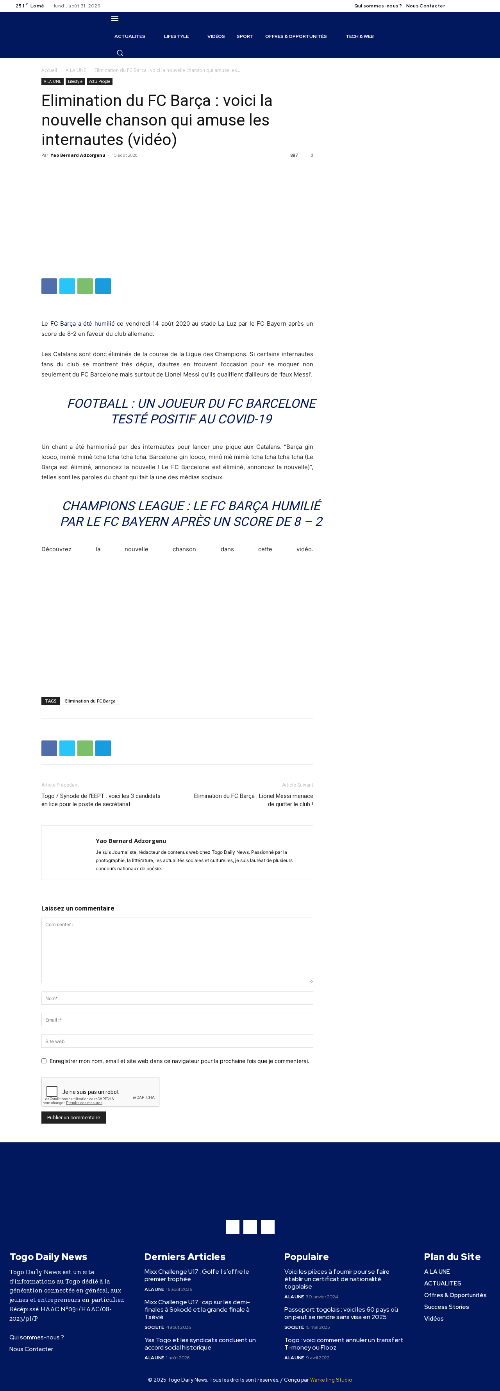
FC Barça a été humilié (82, 323)
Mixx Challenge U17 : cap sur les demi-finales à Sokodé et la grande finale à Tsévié (197, 1309)
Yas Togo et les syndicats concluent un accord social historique (200, 1344)
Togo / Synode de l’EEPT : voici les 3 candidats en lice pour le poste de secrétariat (101, 800)
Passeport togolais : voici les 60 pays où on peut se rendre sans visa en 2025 (341, 1313)
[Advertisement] (177, 219)
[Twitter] (476, 6)
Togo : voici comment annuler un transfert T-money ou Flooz (344, 1344)
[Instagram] (467, 6)
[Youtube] (486, 6)
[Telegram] (103, 286)
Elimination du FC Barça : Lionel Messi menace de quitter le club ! (253, 800)
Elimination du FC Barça (90, 701)
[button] (119, 52)
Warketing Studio (331, 1380)
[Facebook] (457, 6)
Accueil (49, 70)
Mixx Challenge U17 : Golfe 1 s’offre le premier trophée (197, 1275)
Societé (154, 1327)
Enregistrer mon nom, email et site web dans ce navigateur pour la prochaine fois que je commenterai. (179, 1061)
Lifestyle (75, 81)
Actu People (99, 81)
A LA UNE (76, 70)
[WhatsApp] (85, 286)
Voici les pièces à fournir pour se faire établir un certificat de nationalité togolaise (336, 1279)
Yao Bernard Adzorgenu (77, 155)
